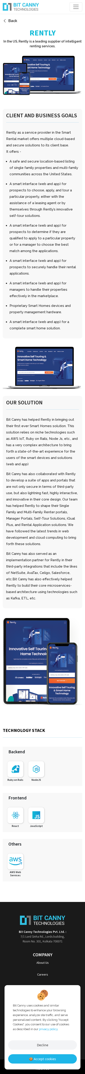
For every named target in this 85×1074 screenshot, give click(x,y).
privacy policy (48, 1029)
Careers (42, 974)
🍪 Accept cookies (42, 1059)
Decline (42, 1045)
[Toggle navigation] (76, 6)
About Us (42, 963)
